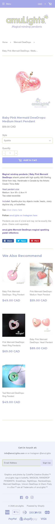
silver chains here (14, 209)
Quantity (6, 148)
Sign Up (47, 463)
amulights (19, 505)
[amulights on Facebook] (21, 497)
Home (4, 42)
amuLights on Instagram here (23, 215)
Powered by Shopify (35, 505)
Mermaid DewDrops (22, 42)
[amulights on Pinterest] (26, 497)
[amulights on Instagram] (32, 497)
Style (4, 135)
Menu (8, 3)
